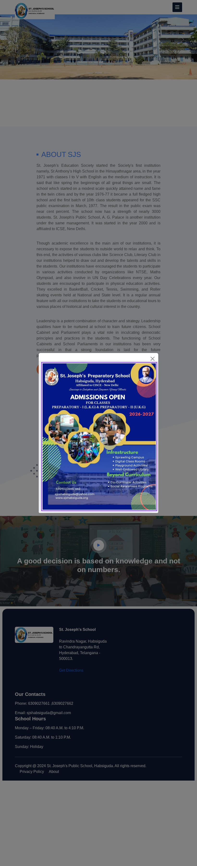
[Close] (152, 359)
